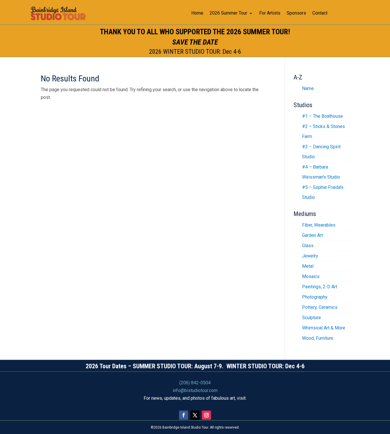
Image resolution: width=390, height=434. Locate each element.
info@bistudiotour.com (195, 390)
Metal (307, 266)
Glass (307, 245)
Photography (314, 297)
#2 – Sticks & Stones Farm (323, 131)
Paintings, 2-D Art (319, 286)
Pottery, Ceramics (319, 307)
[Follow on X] (195, 415)
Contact (319, 13)
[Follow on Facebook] (183, 415)
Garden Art (312, 235)
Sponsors (296, 13)
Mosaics (310, 276)
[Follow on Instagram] (206, 415)
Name (308, 88)
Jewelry (310, 256)
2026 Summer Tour (228, 13)
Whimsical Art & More (323, 328)
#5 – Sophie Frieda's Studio (322, 192)
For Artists (269, 13)
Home (197, 13)
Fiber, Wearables (318, 225)
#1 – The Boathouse (322, 116)
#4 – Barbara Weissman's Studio (321, 172)
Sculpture (311, 317)
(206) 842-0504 (195, 382)
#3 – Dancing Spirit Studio (321, 151)
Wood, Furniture (317, 338)
